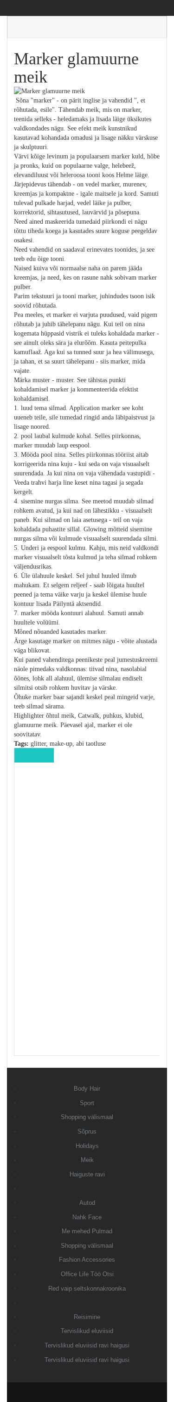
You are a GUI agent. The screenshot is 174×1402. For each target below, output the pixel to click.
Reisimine (87, 1316)
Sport (87, 1103)
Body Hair (87, 1088)
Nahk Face (87, 1217)
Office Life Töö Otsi (87, 1274)
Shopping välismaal (87, 1116)
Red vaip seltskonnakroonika (87, 1288)
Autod (87, 1202)
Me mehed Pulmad (87, 1231)
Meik (87, 1159)
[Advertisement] (87, 915)
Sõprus (87, 1131)
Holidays (87, 1145)
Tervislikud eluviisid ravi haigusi (87, 1345)
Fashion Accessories (87, 1259)
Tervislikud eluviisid (87, 1330)
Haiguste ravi (87, 1174)
